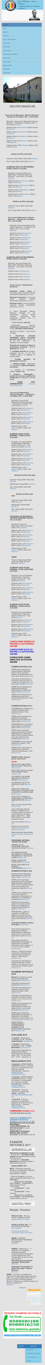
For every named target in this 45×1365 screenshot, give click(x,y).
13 (36, 1297)
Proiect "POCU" (6, 47)
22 (40, 1299)
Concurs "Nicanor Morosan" (9, 39)
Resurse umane (7, 61)
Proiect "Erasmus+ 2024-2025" (10, 54)
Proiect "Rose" (6, 43)
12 (34, 1297)
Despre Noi (6, 24)
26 (34, 1301)
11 (32, 1297)
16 (28, 1299)
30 (28, 1303)
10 (30, 1297)
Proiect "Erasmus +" (7, 50)
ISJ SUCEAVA (30, 1350)
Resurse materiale (7, 65)
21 (38, 1299)
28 (38, 1301)
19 (34, 1299)
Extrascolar (6, 35)
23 (28, 1301)
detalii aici (10, 1284)
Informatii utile (6, 72)
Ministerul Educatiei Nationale (33, 1353)
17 (30, 1299)
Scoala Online (6, 58)
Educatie (5, 32)
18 (32, 1299)
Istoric (4, 28)
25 (32, 1301)
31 (30, 1303)
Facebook (29, 1361)
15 (40, 1297)
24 (30, 1301)
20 (36, 1299)
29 (40, 1301)
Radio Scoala (6, 69)
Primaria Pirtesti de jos (32, 1357)
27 (36, 1301)
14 (38, 1297)
